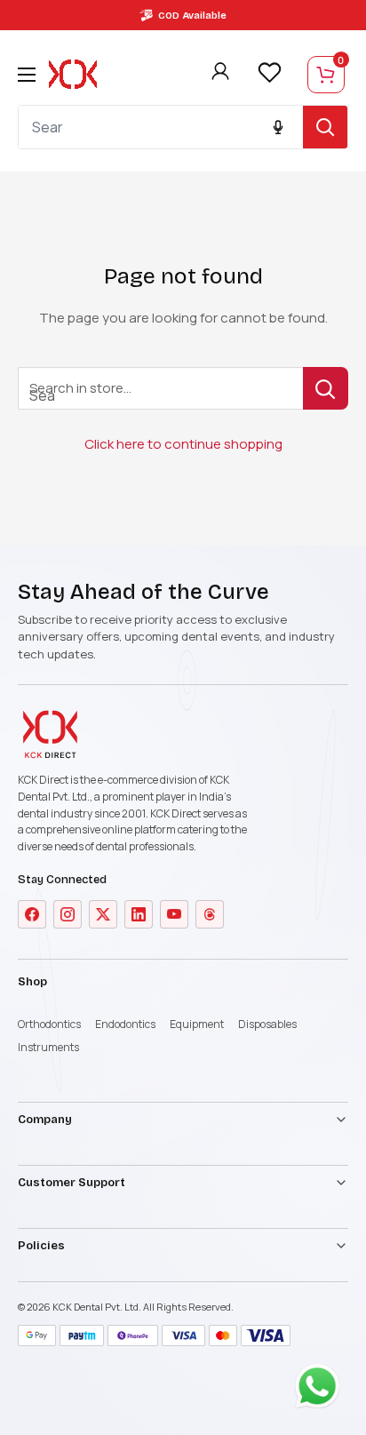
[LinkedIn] (138, 914)
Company (45, 1119)
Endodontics (125, 1024)
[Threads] (209, 914)
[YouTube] (174, 914)
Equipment (197, 1024)
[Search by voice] (278, 127)
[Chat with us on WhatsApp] (321, 1390)
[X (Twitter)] (103, 914)
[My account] (220, 74)
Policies (41, 1246)
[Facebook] (32, 914)
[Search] (325, 127)
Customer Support (71, 1183)
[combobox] (161, 127)
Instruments (48, 1047)
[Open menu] (27, 75)
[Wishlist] (269, 73)
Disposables (267, 1024)
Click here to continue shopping (183, 443)
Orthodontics (49, 1024)
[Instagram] (67, 914)
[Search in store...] (325, 388)
